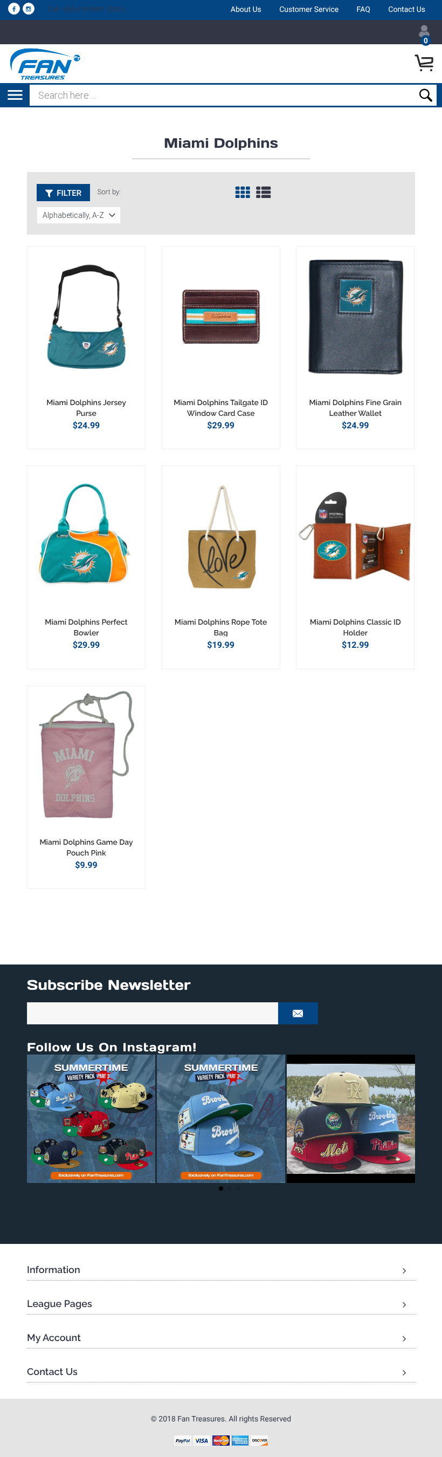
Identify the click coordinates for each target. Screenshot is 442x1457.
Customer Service (309, 9)
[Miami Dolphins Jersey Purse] (86, 322)
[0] (425, 63)
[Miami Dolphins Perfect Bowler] (86, 541)
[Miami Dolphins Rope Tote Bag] (221, 541)
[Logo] (45, 64)
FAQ (363, 9)
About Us (246, 9)
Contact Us (406, 9)
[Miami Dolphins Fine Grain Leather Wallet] (355, 322)
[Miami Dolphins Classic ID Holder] (355, 541)
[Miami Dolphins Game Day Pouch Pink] (86, 762)
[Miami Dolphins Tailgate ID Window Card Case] (221, 322)
